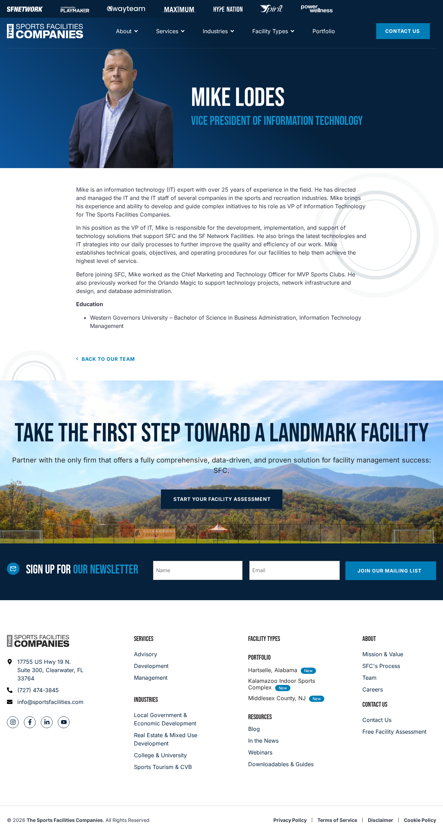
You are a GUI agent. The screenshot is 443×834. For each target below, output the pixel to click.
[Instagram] (13, 722)
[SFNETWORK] (25, 9)
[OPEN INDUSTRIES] (232, 31)
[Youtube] (64, 722)
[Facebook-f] (30, 722)
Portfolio (259, 657)
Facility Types (264, 639)
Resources (260, 717)
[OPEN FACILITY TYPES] (292, 31)
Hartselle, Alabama (272, 670)
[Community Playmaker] (75, 9)
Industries (146, 700)
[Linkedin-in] (47, 722)
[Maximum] (179, 9)
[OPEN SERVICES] (183, 31)
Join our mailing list (390, 571)
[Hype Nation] (228, 9)
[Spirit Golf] (271, 9)
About (369, 639)
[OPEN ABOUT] (136, 31)
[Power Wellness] (317, 8)
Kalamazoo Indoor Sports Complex (281, 684)
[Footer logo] (38, 641)
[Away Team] (126, 9)
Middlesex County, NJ (277, 698)
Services (143, 639)
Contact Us (374, 704)
